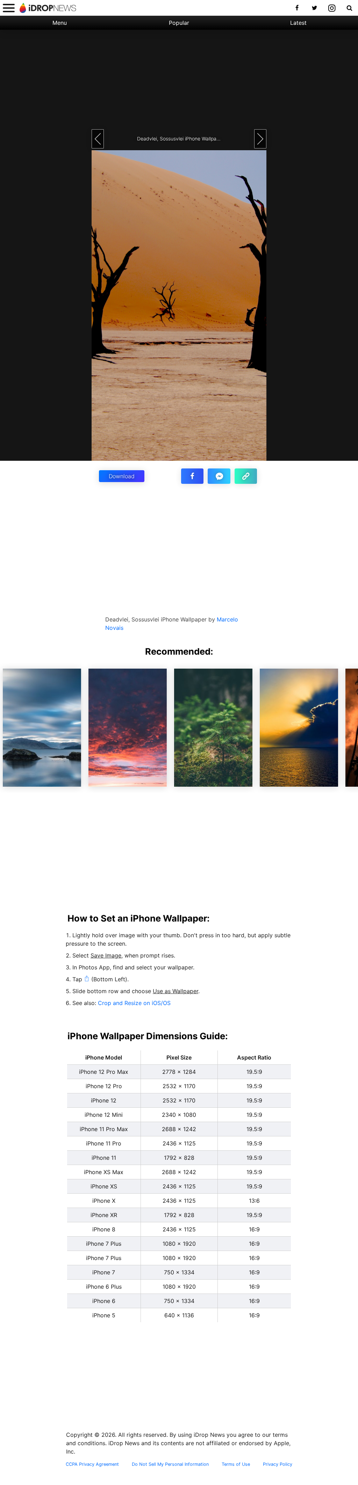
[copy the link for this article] (246, 476)
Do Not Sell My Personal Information (170, 1464)
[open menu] (8, 8)
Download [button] (122, 476)
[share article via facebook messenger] (219, 476)
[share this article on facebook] (192, 476)
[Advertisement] (179, 79)
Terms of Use (236, 1464)
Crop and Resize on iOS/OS (134, 1002)
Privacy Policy (277, 1464)
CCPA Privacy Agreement (92, 1464)
